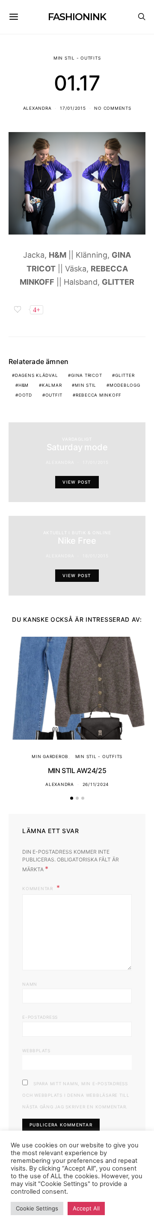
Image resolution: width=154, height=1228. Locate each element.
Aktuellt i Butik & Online (77, 532)
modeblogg (125, 385)
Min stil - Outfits (77, 57)
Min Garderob (50, 756)
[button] (71, 798)
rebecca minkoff (98, 394)
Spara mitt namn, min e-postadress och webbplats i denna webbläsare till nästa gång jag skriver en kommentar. (76, 1095)
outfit (54, 394)
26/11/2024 (96, 784)
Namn (29, 984)
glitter (124, 375)
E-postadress (40, 1017)
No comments (112, 108)
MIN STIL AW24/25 (77, 770)
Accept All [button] (86, 1208)
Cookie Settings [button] (37, 1208)
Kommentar (38, 888)
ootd (25, 394)
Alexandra (37, 108)
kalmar (52, 385)
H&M (23, 385)
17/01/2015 (73, 108)
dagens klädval (36, 375)
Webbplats (36, 1050)
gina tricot (86, 375)
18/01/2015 (96, 555)
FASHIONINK (77, 17)
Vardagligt (77, 439)
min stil (85, 385)
